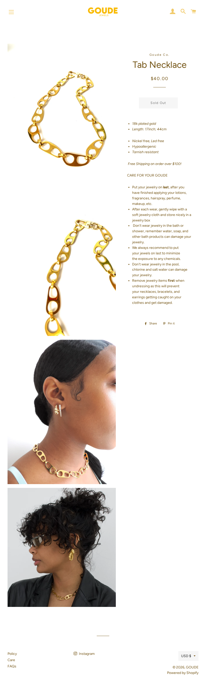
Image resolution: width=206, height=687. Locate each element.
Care (11, 660)
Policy (12, 654)
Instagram (86, 654)
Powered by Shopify (182, 673)
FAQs (12, 666)
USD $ (186, 656)
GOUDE (192, 667)
